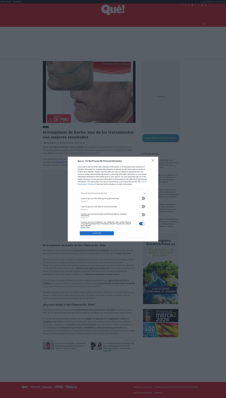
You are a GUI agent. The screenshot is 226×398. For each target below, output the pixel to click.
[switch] (142, 198)
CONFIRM (96, 233)
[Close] (153, 161)
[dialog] (113, 199)
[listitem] (113, 193)
